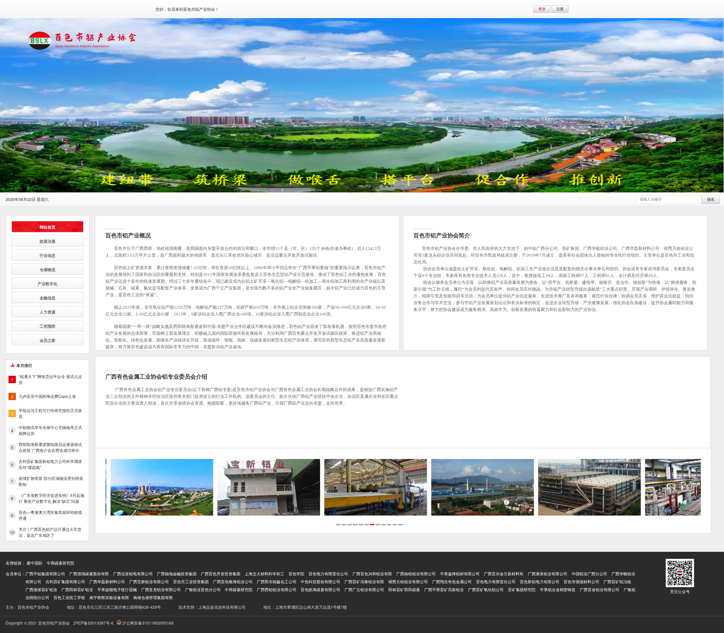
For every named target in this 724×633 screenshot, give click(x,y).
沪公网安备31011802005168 (147, 623)
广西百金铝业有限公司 (599, 589)
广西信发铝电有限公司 (133, 573)
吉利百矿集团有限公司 (65, 581)
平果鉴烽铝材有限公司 (460, 573)
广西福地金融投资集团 (177, 573)
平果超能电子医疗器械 (117, 589)
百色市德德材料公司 (581, 581)
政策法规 (47, 241)
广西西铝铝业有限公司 (276, 589)
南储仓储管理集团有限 (153, 597)
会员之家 (47, 340)
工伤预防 (47, 326)
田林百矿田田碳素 (404, 589)
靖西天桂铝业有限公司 (408, 581)
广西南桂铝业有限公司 (416, 573)
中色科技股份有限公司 (320, 581)
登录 (542, 9)
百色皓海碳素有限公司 (320, 589)
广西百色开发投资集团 (220, 573)
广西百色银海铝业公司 (233, 581)
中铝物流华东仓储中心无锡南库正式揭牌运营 (50, 430)
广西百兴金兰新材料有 (503, 573)
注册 (560, 9)
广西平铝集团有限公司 (45, 573)
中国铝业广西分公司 (589, 573)
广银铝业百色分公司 (203, 589)
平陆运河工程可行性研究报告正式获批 (50, 413)
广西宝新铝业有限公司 (149, 581)
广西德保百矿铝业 (41, 589)
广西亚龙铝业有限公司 (161, 589)
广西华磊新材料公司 (107, 581)
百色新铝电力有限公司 (539, 581)
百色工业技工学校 (69, 597)
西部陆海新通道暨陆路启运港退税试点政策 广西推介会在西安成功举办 (50, 447)
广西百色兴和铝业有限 (372, 573)
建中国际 (34, 563)
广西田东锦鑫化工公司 (276, 581)
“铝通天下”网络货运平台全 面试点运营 (50, 379)
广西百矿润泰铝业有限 (364, 581)
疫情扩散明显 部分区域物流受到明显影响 (51, 481)
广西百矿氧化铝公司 (486, 589)
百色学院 (296, 573)
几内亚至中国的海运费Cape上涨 (47, 396)
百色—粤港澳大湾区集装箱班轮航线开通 (50, 515)
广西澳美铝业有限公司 (547, 573)
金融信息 (47, 298)
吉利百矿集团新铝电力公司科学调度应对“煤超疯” (50, 464)
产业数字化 (47, 283)
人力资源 (47, 312)
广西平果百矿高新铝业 (444, 589)
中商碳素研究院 (60, 563)
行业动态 (47, 255)
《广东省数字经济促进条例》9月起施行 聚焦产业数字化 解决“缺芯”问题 (51, 498)
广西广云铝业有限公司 (364, 589)
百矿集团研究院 (522, 589)
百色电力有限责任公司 (328, 573)
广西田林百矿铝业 (77, 589)
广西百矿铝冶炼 (617, 581)
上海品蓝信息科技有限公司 (222, 607)
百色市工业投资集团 (191, 581)
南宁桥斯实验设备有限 (109, 597)
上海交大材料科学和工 (264, 573)
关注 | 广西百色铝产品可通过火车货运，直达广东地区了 (50, 532)
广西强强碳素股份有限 (89, 573)
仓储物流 (47, 269)
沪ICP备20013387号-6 (93, 623)
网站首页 (47, 227)
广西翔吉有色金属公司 (452, 581)
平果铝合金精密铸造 (558, 589)
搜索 (710, 199)
